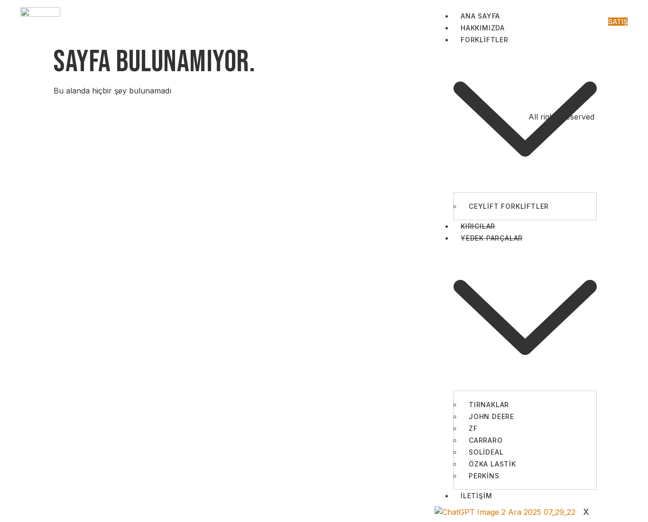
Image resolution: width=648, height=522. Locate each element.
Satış (618, 22)
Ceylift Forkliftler (509, 206)
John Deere (491, 416)
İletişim (476, 496)
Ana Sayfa (480, 16)
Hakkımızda (483, 28)
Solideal (486, 452)
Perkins (484, 476)
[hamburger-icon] (589, 19)
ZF (473, 428)
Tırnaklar (489, 405)
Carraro (486, 440)
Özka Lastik (492, 464)
